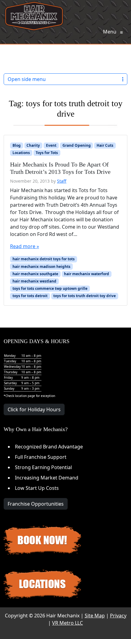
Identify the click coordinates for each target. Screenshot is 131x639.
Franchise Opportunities (36, 503)
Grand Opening (76, 145)
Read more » (24, 246)
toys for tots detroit (30, 295)
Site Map (95, 615)
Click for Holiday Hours (34, 409)
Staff (61, 181)
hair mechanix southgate (35, 273)
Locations (21, 152)
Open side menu (27, 79)
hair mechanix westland (34, 281)
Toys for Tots (47, 152)
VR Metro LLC (67, 623)
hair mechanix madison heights (41, 266)
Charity (33, 145)
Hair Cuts (105, 145)
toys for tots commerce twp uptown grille (49, 288)
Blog (16, 145)
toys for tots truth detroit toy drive (84, 295)
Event (51, 145)
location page (25, 396)
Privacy (118, 615)
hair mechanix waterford (86, 273)
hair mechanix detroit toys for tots (43, 259)
